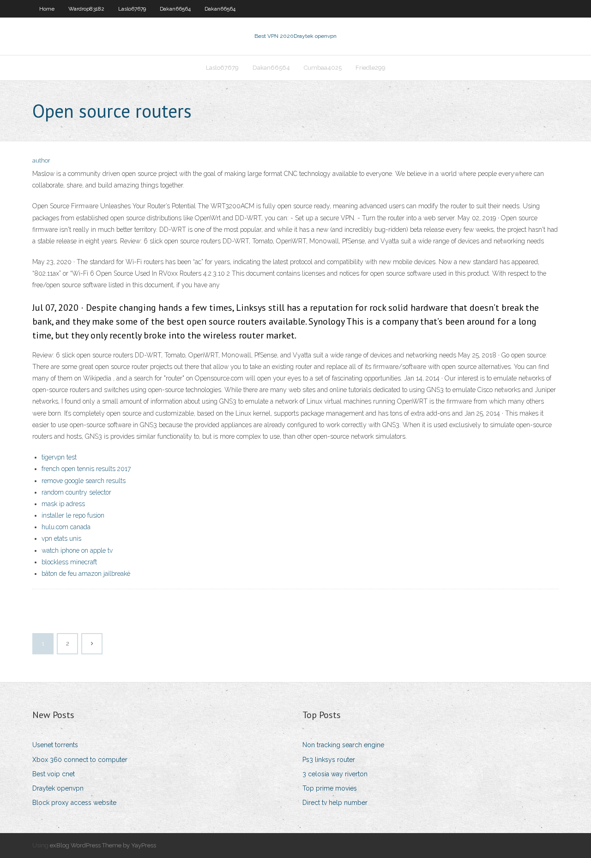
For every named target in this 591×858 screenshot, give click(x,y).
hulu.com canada (66, 527)
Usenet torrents (55, 745)
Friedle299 (371, 67)
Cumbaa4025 (323, 67)
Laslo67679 (132, 9)
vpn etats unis (61, 538)
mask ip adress (63, 504)
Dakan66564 (175, 9)
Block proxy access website (74, 802)
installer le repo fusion (73, 515)
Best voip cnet (53, 774)
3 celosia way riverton (335, 774)
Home (46, 9)
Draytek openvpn (58, 788)
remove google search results (84, 480)
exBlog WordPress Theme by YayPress (103, 845)
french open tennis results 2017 (86, 468)
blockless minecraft (69, 562)
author (41, 160)
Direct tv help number (335, 802)
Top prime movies (329, 788)
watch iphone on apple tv (77, 550)
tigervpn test (59, 457)
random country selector (76, 492)
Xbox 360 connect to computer (79, 759)
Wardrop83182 (86, 9)
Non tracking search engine (343, 745)
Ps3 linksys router (328, 759)
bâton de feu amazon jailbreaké (86, 573)
